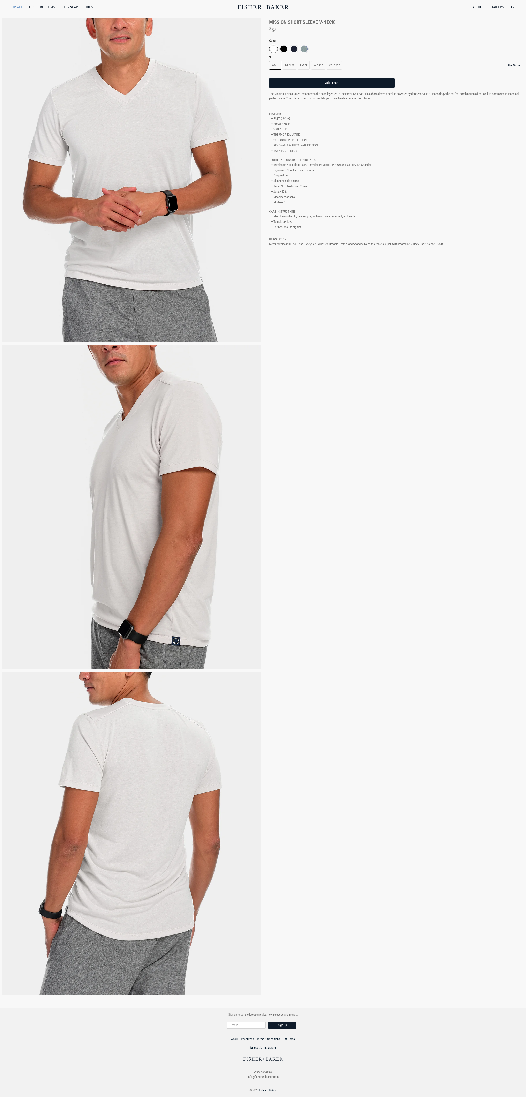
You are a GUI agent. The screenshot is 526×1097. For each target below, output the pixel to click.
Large (303, 65)
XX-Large (334, 65)
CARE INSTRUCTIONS (282, 211)
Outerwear (68, 7)
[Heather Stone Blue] (304, 49)
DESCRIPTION (277, 239)
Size (271, 57)
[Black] (283, 49)
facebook (256, 1048)
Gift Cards (289, 1039)
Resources (247, 1039)
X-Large (318, 65)
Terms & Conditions (268, 1039)
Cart (512, 7)
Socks (88, 7)
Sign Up (282, 1025)
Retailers (496, 7)
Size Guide (513, 65)
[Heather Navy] (294, 49)
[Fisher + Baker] (263, 7)
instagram (270, 1048)
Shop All (15, 7)
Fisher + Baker (267, 1090)
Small (275, 65)
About (478, 7)
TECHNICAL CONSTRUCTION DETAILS (292, 160)
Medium (289, 65)
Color (272, 41)
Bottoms (47, 7)
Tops (31, 7)
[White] (273, 49)
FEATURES (275, 114)
